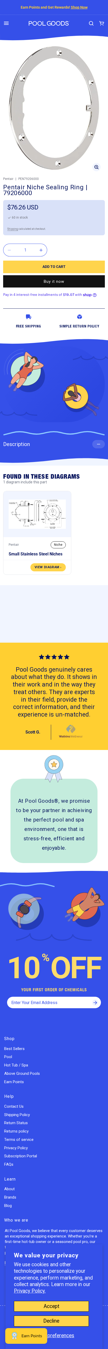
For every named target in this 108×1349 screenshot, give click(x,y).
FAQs (8, 1164)
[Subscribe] (95, 1002)
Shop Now (79, 7)
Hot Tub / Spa (16, 1065)
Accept (51, 1306)
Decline (51, 1321)
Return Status (16, 1123)
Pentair (8, 179)
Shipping (12, 228)
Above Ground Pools (22, 1073)
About (9, 1189)
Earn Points (14, 1082)
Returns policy (16, 1131)
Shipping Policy (17, 1114)
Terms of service (19, 1139)
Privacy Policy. (30, 1291)
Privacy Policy (16, 1148)
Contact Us (14, 1106)
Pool (8, 1056)
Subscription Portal (20, 1156)
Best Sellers (14, 1048)
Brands (10, 1197)
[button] (6, 23)
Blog (8, 1205)
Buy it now (54, 281)
